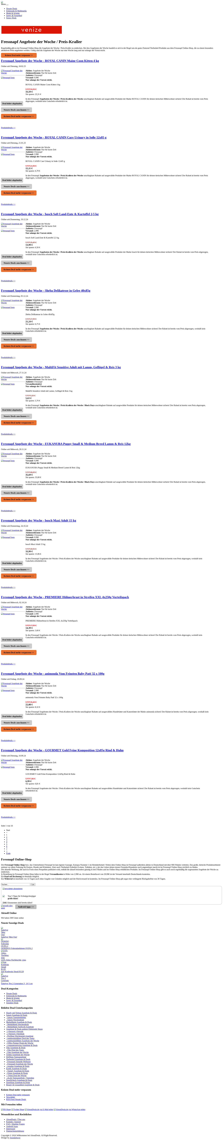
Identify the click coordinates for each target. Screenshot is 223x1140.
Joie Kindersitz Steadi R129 (12, 971)
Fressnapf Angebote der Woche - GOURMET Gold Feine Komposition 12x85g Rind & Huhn (62, 750)
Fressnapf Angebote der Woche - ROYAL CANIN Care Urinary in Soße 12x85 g (53, 137)
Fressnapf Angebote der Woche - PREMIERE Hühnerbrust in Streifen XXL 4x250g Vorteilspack (65, 597)
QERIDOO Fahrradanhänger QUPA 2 (17, 948)
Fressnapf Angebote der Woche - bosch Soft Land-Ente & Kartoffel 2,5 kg (50, 214)
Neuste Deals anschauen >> (16, 110)
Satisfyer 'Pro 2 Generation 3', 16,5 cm (17, 983)
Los (33, 884)
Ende (8, 853)
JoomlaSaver (15, 1138)
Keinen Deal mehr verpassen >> (19, 55)
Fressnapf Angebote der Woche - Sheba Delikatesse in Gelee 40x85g (45, 290)
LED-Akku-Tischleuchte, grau (13, 960)
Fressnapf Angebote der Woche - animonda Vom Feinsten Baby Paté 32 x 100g (52, 673)
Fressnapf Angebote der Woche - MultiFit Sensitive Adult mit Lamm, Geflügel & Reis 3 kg (61, 367)
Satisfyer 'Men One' (9, 937)
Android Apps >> (26, 907)
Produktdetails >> (8, 128)
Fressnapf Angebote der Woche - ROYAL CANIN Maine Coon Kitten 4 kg (50, 60)
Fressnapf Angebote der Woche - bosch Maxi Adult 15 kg (38, 520)
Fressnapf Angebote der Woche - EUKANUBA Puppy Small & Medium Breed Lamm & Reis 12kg (66, 443)
